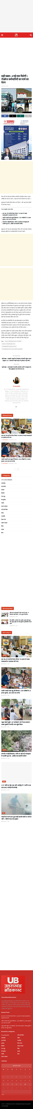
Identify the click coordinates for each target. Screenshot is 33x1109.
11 (7, 1080)
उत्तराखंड (4, 431)
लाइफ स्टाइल (4, 523)
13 (16, 1080)
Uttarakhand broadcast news (9, 346)
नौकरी (2, 503)
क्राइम (2, 490)
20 (16, 1084)
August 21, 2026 (13, 439)
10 (3, 1080)
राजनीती (3, 516)
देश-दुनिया (3, 499)
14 (20, 1080)
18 (7, 1084)
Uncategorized (6, 480)
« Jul (2, 1094)
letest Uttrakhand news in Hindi (13, 341)
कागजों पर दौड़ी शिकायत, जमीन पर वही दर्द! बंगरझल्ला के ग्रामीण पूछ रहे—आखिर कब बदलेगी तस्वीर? (16, 222)
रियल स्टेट (3, 519)
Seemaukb (16, 386)
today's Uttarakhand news (8, 343)
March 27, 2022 (13, 625)
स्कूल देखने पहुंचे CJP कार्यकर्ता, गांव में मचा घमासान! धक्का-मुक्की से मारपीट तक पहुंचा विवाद (15, 723)
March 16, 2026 (13, 616)
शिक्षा (2, 526)
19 (12, 1084)
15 (25, 1080)
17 (3, 1084)
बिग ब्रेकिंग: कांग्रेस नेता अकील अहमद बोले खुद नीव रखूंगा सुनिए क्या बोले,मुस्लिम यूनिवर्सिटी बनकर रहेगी (21, 621)
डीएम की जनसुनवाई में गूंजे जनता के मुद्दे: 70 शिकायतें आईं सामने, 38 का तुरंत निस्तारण (19, 613)
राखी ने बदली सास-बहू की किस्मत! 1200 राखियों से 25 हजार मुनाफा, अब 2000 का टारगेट (17, 218)
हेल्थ (2, 533)
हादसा (2, 529)
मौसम (2, 513)
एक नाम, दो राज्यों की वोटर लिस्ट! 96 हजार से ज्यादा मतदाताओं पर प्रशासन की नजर (15, 214)
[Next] (18, 469)
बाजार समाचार (4, 506)
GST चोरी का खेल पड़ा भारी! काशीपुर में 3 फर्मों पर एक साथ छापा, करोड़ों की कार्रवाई (16, 786)
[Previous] (15, 469)
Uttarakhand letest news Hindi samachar (12, 349)
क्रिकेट (3, 493)
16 (29, 1080)
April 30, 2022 (4, 86)
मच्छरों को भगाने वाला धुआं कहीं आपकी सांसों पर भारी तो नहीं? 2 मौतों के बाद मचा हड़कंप (16, 818)
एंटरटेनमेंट (3, 486)
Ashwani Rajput (4, 1105)
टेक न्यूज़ (3, 496)
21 (20, 1084)
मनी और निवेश (4, 509)
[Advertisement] (16, 16)
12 (12, 1080)
